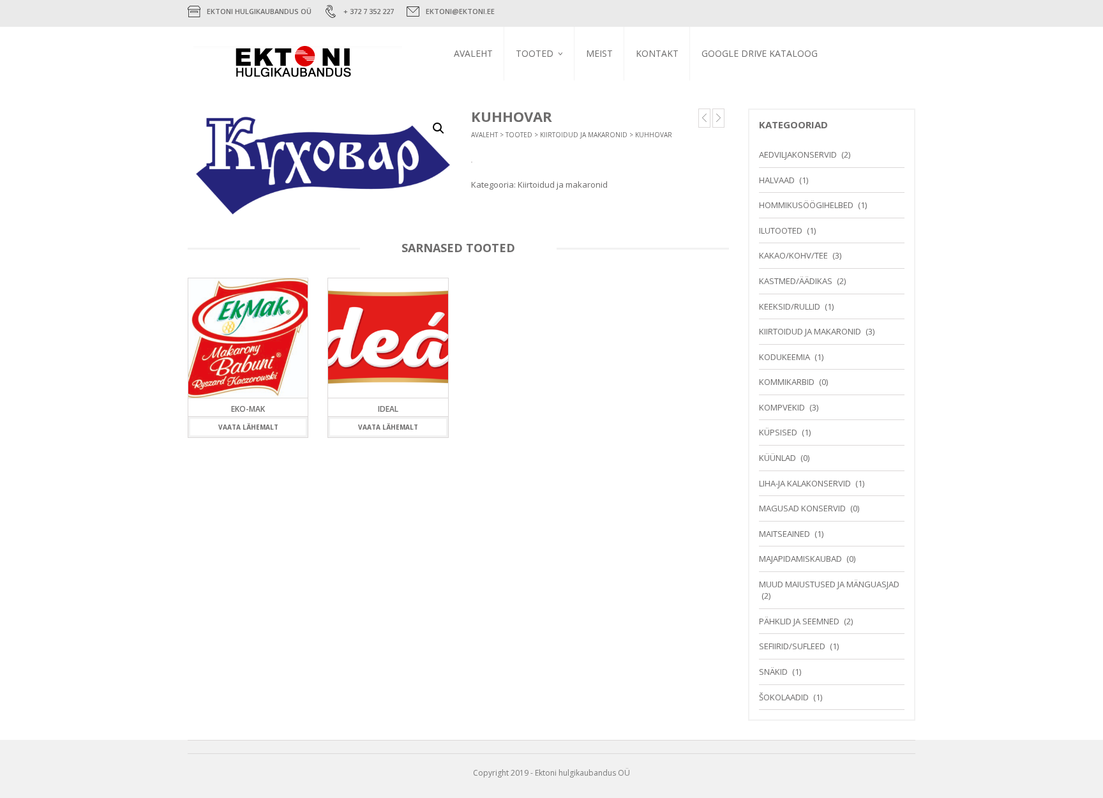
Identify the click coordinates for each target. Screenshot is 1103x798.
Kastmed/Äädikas (795, 281)
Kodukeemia (784, 357)
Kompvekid (652, 98)
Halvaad (777, 180)
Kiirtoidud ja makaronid (583, 134)
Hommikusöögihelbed (806, 205)
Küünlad (777, 457)
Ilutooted (780, 230)
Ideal (388, 408)
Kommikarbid (657, 84)
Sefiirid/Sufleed (792, 646)
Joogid (529, 97)
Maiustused (538, 82)
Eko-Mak (248, 408)
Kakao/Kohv (655, 99)
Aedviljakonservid (798, 154)
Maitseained (784, 533)
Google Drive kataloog (760, 53)
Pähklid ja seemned (799, 621)
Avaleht (473, 53)
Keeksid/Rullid (789, 306)
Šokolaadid (784, 697)
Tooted (534, 53)
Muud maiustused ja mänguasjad (829, 584)
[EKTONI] (308, 65)
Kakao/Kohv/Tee (793, 255)
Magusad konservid (802, 508)
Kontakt (657, 53)
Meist (599, 53)
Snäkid (773, 671)
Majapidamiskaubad (800, 558)
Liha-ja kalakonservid (805, 483)
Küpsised (778, 432)
